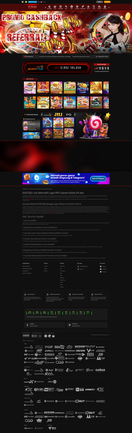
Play (40, 69)
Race (66, 8)
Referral (45, 271)
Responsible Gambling (27, 268)
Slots (55, 8)
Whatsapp (104, 271)
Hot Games (49, 8)
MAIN (31, 87)
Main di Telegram (33, 1)
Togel (71, 8)
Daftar (107, 1)
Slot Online (53, 213)
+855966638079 (84, 266)
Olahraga (77, 8)
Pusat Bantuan (25, 271)
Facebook (104, 269)
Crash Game (82, 8)
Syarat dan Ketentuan (26, 273)
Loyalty (45, 268)
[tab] (48, 114)
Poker (94, 8)
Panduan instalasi (126, 159)
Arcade (88, 8)
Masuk (99, 1)
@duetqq (81, 269)
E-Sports (99, 8)
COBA (48, 121)
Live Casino (60, 8)
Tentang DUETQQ (25, 266)
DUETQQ (30, 199)
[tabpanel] (66, 32)
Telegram (104, 266)
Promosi (105, 8)
